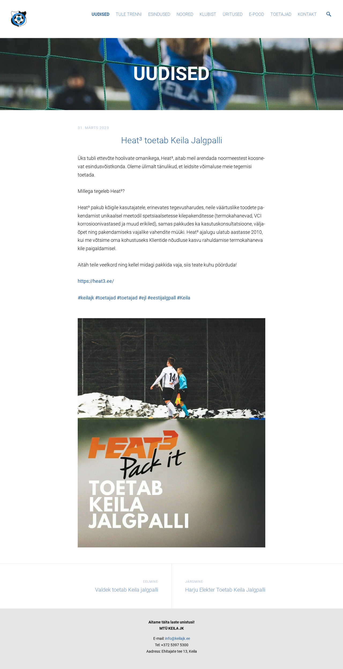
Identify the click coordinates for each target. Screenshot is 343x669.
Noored (185, 14)
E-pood (256, 14)
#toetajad (105, 297)
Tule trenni (129, 14)
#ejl (142, 297)
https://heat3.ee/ (96, 281)
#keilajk (86, 297)
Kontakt (307, 14)
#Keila (183, 297)
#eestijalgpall (161, 297)
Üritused (233, 14)
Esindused (159, 14)
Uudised (100, 14)
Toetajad (280, 14)
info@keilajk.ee (177, 638)
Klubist (208, 14)
